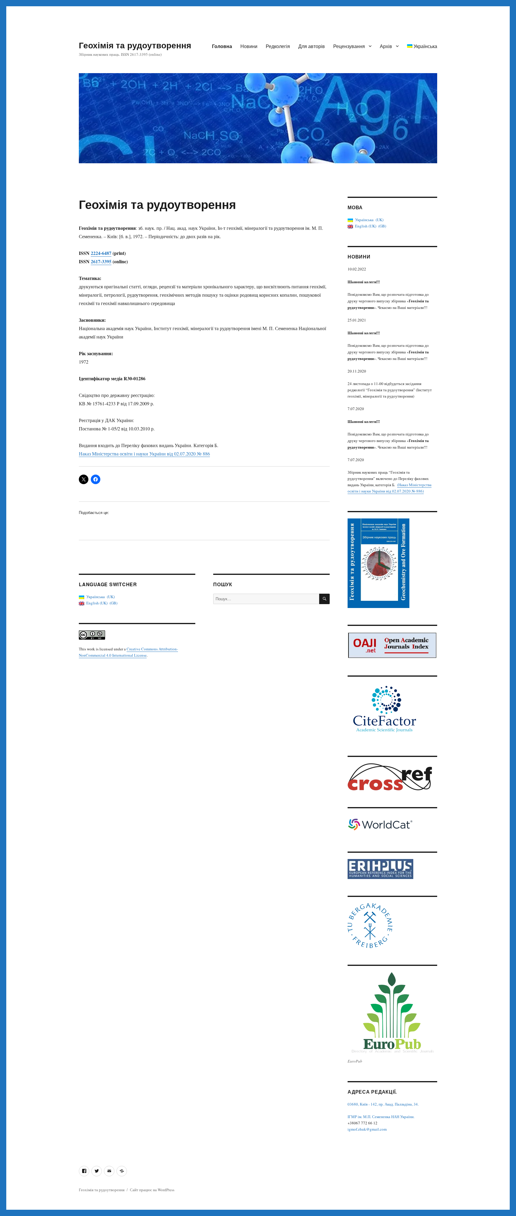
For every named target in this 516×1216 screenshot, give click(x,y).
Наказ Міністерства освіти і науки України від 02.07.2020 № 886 (144, 453)
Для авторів (311, 46)
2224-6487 (101, 253)
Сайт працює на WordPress (152, 1189)
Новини (248, 46)
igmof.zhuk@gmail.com (367, 1129)
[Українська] (121, 1171)
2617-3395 (101, 261)
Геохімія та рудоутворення (135, 45)
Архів (386, 46)
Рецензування (349, 46)
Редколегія (278, 46)
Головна (222, 46)
